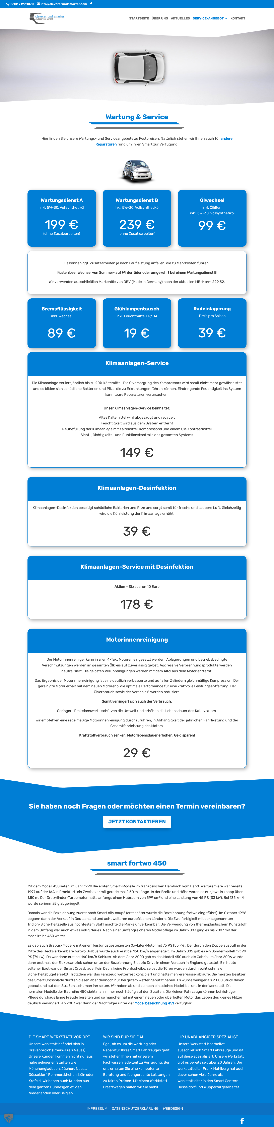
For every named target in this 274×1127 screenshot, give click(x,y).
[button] (9, 1118)
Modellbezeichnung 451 (154, 1003)
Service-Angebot (208, 18)
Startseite (139, 18)
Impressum (97, 1108)
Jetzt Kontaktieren (137, 822)
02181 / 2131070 (21, 4)
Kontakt (237, 18)
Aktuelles (180, 18)
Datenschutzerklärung (135, 1108)
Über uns (160, 18)
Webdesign (173, 1108)
